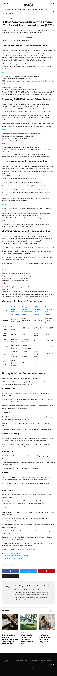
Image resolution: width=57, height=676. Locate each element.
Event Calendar (32, 9)
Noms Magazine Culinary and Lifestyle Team (21, 18)
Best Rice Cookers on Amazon (13, 553)
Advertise (12, 13)
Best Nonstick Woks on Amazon (14, 558)
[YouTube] (7, 3)
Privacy (35, 662)
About (4, 9)
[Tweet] (28, 571)
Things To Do (22, 9)
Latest (9, 9)
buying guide (8, 565)
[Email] (10, 576)
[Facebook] (3, 3)
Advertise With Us (34, 660)
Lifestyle (38, 18)
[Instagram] (5, 3)
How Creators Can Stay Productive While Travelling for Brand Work (10, 639)
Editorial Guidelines (48, 662)
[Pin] (46, 571)
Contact (5, 13)
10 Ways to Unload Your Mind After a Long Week (44, 638)
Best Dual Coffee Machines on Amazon (16, 556)
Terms (40, 662)
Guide (34, 18)
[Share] (10, 571)
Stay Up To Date (43, 9)
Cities (14, 9)
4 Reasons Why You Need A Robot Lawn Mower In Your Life (27, 639)
